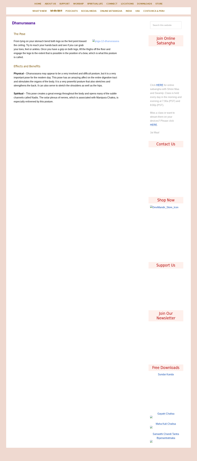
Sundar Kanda (166, 374)
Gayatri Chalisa (165, 413)
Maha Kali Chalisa (166, 424)
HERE (159, 85)
